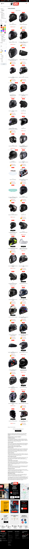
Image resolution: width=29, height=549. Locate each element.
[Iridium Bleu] (5, 50)
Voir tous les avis (3, 1)
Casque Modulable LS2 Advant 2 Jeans (23, 266)
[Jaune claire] (2, 52)
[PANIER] (26, 4)
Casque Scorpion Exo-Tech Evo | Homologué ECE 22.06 (13, 60)
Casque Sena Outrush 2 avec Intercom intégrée (13, 232)
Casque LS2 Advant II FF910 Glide (23, 403)
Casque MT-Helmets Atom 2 (23, 232)
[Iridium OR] (1, 52)
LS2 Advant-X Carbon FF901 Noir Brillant (13, 77)
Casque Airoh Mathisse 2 (23, 387)
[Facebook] (22, 520)
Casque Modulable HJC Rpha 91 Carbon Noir (23, 95)
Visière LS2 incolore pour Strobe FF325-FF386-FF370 (23, 248)
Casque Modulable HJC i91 (23, 283)
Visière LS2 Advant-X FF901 (23, 59)
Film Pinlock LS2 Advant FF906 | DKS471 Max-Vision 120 (13, 197)
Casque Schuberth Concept (23, 197)
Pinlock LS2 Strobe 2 (13, 179)
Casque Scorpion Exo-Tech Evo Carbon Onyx (13, 387)
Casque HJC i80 (23, 128)
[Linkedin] (26, 522)
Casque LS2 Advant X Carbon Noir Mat (13, 111)
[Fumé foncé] (2, 50)
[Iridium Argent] (4, 50)
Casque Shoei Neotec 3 (12, 24)
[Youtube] (23, 522)
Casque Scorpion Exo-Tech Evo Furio (13, 403)
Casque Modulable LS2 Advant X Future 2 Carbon (23, 317)
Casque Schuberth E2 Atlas (23, 352)
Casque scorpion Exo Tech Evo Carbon (13, 266)
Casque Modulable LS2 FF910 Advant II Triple (23, 180)
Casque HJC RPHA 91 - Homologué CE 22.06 (13, 95)
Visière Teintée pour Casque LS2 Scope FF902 (13, 352)
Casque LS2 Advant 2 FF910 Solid (23, 77)
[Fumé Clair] (1, 50)
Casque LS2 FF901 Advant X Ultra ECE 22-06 (13, 370)
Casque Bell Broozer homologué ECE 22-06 (23, 370)
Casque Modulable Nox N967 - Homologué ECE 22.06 (12, 284)
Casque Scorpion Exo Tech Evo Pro (23, 162)
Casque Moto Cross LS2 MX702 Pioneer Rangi (23, 421)
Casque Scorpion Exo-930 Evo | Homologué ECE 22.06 (23, 146)
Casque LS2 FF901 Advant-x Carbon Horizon (13, 335)
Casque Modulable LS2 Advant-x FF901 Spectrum (23, 335)
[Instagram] (25, 520)
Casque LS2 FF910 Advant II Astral (23, 300)
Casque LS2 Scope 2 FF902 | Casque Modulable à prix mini (12, 128)
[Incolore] (3, 50)
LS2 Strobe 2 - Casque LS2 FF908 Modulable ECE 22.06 (23, 42)
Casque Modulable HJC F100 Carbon (13, 300)
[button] (12, 497)
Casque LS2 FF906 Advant (23, 24)
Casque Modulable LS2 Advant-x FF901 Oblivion (13, 248)
